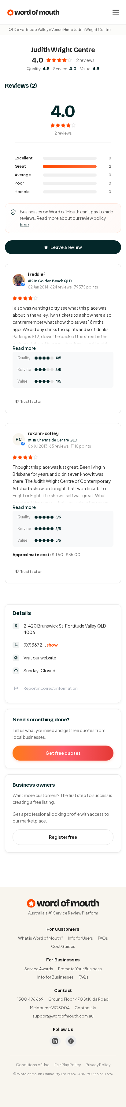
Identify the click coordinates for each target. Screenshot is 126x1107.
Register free (63, 837)
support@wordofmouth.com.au (63, 1015)
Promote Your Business (80, 968)
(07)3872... (41, 644)
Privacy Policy (98, 1065)
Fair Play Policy (67, 1065)
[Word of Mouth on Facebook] (70, 1041)
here (24, 224)
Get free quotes (63, 753)
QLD (13, 29)
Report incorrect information (51, 688)
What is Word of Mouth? (40, 938)
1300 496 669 (30, 999)
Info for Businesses (55, 977)
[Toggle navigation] (116, 12)
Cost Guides (63, 946)
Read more (24, 348)
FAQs (103, 938)
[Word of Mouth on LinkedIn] (55, 1041)
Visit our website (40, 657)
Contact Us (85, 1007)
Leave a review (66, 247)
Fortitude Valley (34, 29)
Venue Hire (61, 29)
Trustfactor (31, 401)
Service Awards (38, 968)
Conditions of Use (33, 1065)
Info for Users (80, 938)
